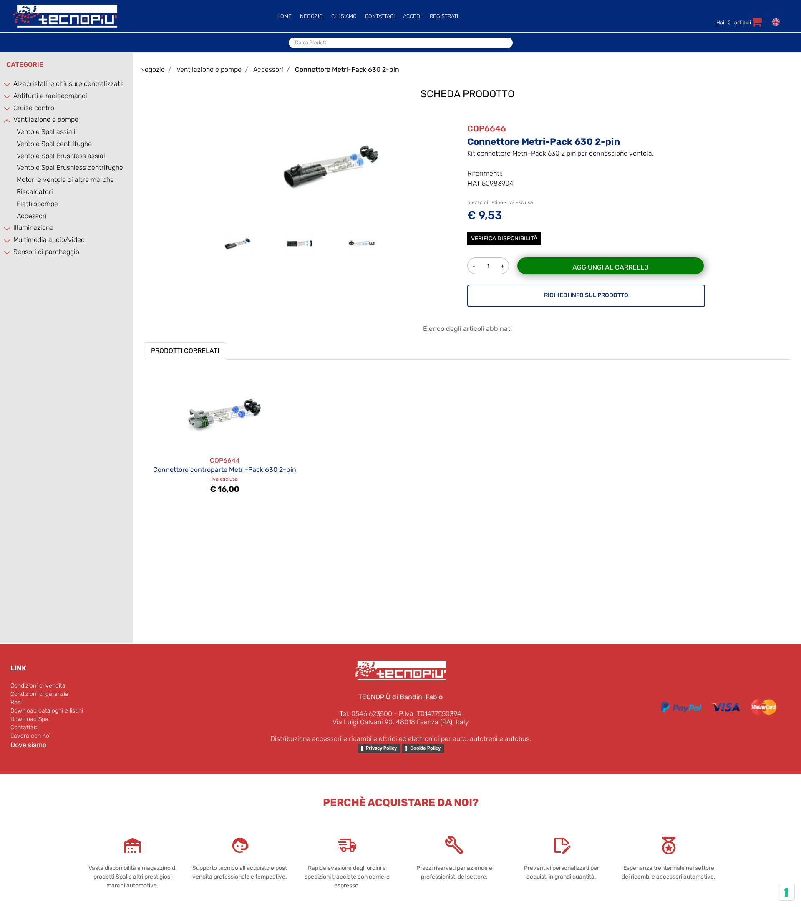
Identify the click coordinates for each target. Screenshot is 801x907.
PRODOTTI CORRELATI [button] (185, 351)
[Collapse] (7, 120)
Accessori (32, 216)
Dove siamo (28, 745)
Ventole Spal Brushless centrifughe (70, 167)
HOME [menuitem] (284, 16)
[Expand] (7, 84)
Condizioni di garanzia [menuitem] (39, 694)
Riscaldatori (35, 192)
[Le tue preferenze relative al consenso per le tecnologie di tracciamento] (786, 892)
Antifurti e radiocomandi (50, 96)
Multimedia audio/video (49, 240)
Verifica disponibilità (504, 238)
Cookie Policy (425, 748)
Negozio (152, 69)
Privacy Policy (381, 748)
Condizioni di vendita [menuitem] (37, 685)
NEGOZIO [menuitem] (311, 16)
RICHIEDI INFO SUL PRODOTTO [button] (586, 295)
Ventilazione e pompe (45, 119)
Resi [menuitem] (16, 702)
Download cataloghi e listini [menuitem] (46, 710)
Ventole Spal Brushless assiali (62, 156)
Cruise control (34, 108)
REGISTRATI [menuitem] (444, 16)
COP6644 (225, 460)
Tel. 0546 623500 (366, 714)
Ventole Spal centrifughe (54, 144)
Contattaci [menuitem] (24, 727)
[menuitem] (774, 21)
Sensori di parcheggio (46, 252)
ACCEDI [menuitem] (412, 16)
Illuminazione (33, 228)
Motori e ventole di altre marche (65, 180)
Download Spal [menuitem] (30, 719)
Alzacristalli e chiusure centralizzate (68, 84)
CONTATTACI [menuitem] (380, 16)
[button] (331, 165)
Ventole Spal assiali (46, 132)
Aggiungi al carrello (610, 267)
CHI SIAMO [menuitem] (344, 16)
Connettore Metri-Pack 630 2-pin (347, 69)
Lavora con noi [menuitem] (30, 735)
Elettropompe (37, 204)
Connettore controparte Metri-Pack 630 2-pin (224, 470)
